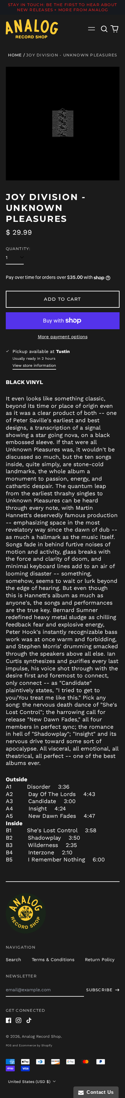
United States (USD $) (30, 1081)
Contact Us (99, 1092)
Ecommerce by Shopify (35, 1045)
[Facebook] (9, 1020)
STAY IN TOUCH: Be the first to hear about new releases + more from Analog (62, 7)
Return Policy (99, 959)
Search (13, 959)
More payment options (63, 336)
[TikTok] (29, 1020)
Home (15, 55)
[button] (104, 29)
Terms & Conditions (53, 959)
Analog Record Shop (41, 1036)
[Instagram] (18, 1020)
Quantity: (18, 248)
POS (9, 1045)
